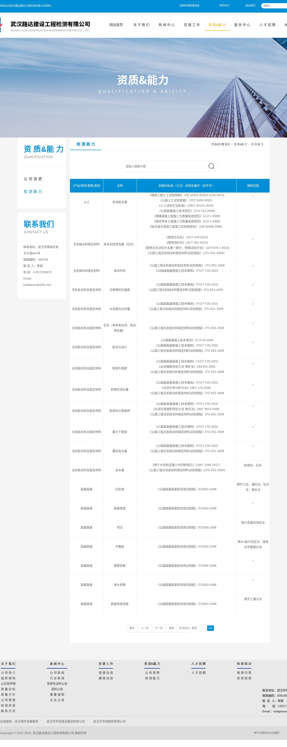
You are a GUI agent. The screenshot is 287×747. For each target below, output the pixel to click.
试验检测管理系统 (189, 5)
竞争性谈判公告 (57, 683)
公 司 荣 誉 (8, 699)
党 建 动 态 (106, 672)
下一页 (159, 628)
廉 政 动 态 (106, 677)
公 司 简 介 (8, 672)
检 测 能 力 (33, 192)
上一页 (145, 628)
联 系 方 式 (8, 710)
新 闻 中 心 (167, 25)
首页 (227, 144)
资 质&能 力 (217, 25)
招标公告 (57, 688)
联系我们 (251, 5)
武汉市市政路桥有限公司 (110, 721)
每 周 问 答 (244, 672)
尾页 (171, 628)
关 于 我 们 (141, 25)
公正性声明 (8, 683)
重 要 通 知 (57, 694)
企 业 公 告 (57, 699)
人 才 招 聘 (267, 25)
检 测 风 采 (8, 705)
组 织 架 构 (8, 677)
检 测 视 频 (244, 677)
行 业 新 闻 (57, 677)
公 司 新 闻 (57, 672)
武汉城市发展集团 (26, 721)
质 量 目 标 (8, 688)
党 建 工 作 (192, 25)
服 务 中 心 (242, 25)
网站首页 (116, 25)
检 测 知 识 (244, 663)
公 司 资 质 (33, 179)
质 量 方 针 (8, 694)
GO (210, 628)
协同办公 (224, 5)
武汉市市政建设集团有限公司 (66, 721)
